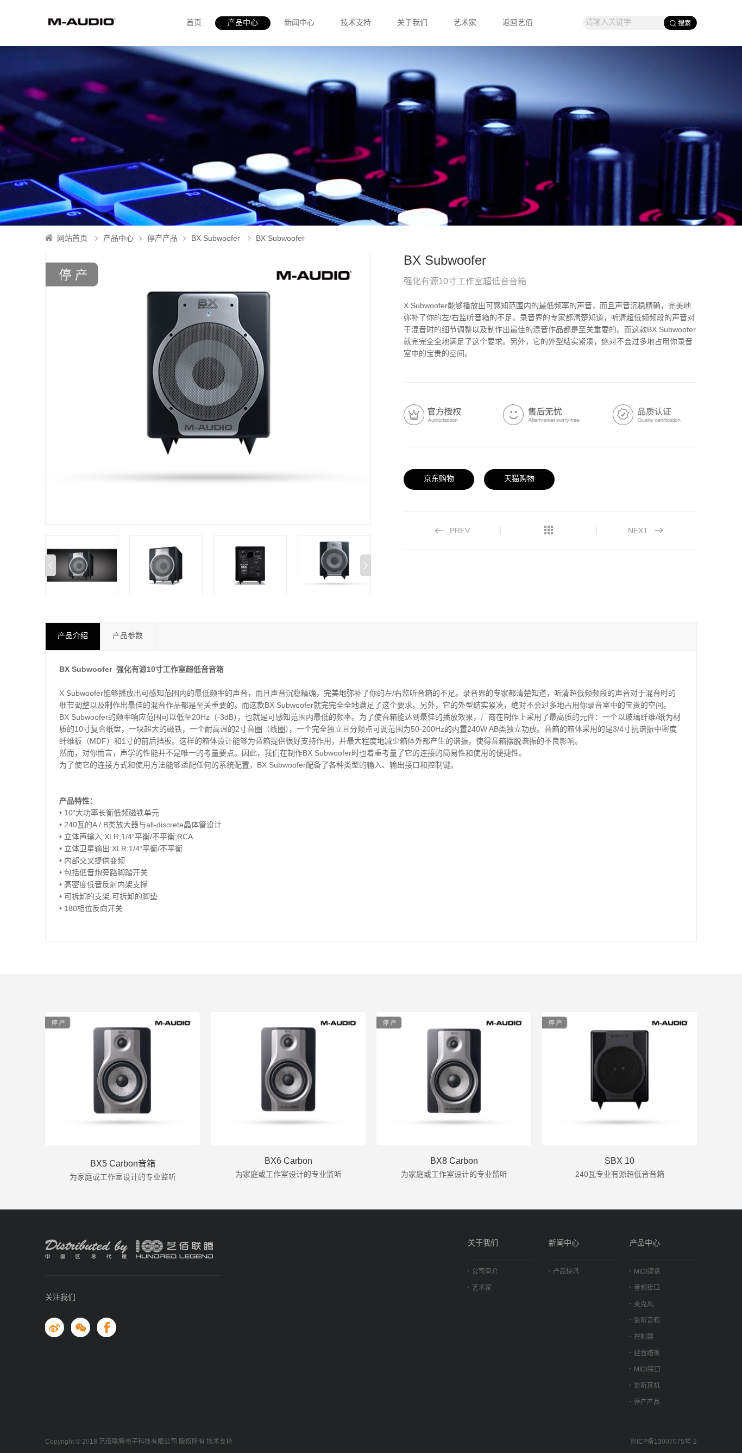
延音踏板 (647, 1353)
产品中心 (243, 23)
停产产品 (162, 239)
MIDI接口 (647, 1369)
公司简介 (485, 1271)
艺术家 (465, 23)
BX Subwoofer (215, 239)
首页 (194, 23)
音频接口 (647, 1288)
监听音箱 (647, 1320)
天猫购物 (519, 479)
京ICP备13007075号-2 (663, 1441)
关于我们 (412, 23)
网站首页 (72, 239)
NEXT (641, 531)
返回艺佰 (517, 23)
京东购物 (439, 479)
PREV (456, 531)
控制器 (643, 1336)
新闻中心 (299, 23)
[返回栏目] (548, 531)
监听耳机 (647, 1385)
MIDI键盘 (647, 1271)
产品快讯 (566, 1271)
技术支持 (356, 23)
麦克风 (643, 1304)
